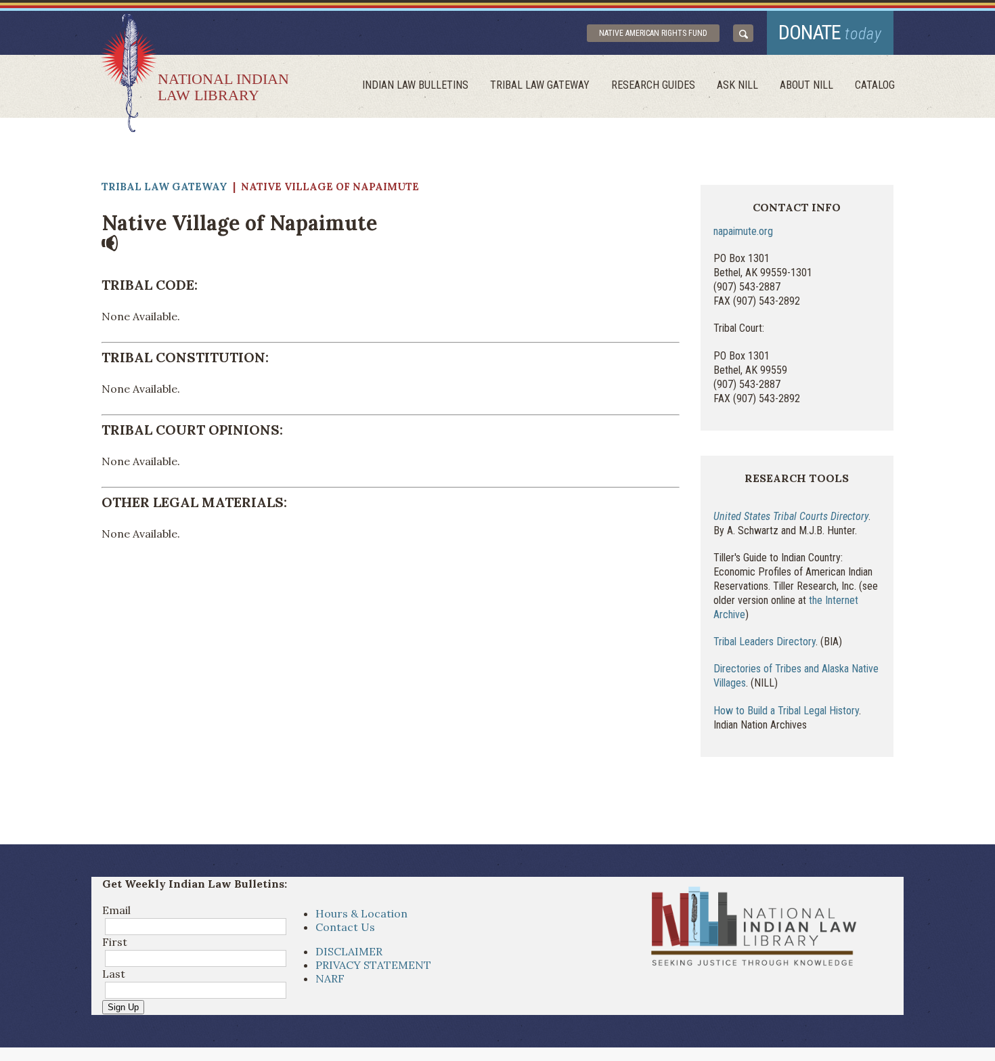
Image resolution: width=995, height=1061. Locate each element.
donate (830, 32)
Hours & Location (361, 913)
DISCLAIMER (348, 951)
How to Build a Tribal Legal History (786, 710)
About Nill (806, 85)
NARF (330, 978)
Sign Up (123, 1007)
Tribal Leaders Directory (764, 641)
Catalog (875, 85)
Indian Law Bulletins (415, 85)
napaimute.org (743, 231)
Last (113, 973)
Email (116, 910)
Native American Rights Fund (653, 33)
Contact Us (345, 927)
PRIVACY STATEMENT (373, 965)
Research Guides (653, 85)
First (114, 942)
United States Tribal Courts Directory (790, 516)
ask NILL (737, 85)
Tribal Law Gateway (540, 85)
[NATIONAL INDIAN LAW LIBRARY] (129, 73)
